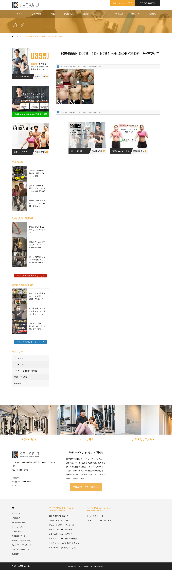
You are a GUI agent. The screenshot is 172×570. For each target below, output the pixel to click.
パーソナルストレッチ (98, 508)
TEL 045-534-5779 (147, 3)
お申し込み (119, 14)
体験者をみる (69, 14)
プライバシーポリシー (20, 550)
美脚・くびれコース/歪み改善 (60, 530)
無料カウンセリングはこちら (86, 487)
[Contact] (25, 566)
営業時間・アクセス (19, 536)
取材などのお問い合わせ (21, 545)
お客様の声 (16, 518)
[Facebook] (12, 566)
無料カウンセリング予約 (122, 3)
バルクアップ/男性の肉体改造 (26, 371)
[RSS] (28, 566)
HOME (20, 14)
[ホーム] (12, 36)
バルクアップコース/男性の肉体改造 (63, 539)
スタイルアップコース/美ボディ (61, 534)
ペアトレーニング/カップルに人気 (62, 548)
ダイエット (18, 358)
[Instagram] (15, 566)
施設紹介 (86, 14)
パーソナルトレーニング (63, 508)
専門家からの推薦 (19, 522)
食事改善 (17, 383)
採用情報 (152, 14)
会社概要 (15, 554)
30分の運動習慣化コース (58, 516)
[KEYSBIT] (26, 5)
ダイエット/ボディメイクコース (61, 525)
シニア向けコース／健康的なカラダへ (64, 543)
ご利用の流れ (17, 532)
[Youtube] (20, 566)
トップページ (17, 513)
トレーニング (19, 365)
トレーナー (102, 14)
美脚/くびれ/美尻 (20, 377)
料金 (53, 14)
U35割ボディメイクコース (59, 520)
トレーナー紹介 (18, 527)
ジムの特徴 (36, 14)
